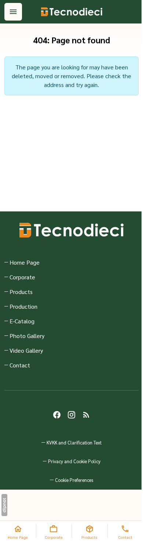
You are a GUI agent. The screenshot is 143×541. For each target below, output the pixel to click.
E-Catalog (22, 321)
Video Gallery (26, 350)
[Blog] (86, 414)
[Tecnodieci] (71, 12)
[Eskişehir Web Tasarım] (4, 505)
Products (21, 291)
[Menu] (13, 12)
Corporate (22, 277)
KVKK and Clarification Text (74, 442)
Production (23, 306)
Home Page (25, 262)
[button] (71, 480)
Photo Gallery (27, 336)
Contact (20, 365)
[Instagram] (71, 414)
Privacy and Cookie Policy (74, 461)
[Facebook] (56, 414)
